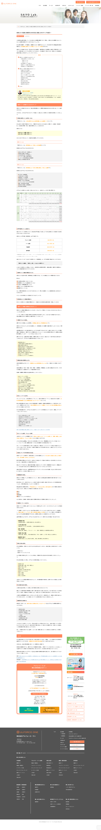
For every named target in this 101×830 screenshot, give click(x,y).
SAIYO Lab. (71, 5)
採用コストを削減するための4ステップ (27, 57)
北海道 (18, 787)
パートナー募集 (79, 5)
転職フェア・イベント (21, 772)
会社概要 (45, 5)
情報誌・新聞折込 (20, 765)
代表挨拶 (63, 733)
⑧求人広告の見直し (24, 80)
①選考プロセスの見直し (25, 70)
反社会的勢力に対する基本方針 (75, 736)
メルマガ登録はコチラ (77, 748)
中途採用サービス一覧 (72, 703)
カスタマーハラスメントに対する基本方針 (77, 738)
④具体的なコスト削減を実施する (27, 66)
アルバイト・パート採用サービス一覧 (75, 706)
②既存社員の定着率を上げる (26, 71)
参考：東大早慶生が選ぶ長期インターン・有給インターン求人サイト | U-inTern (33, 429)
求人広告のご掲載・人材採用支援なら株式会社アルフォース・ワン (8, 3)
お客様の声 (57, 5)
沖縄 (23, 799)
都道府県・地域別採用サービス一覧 (74, 719)
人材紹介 (18, 775)
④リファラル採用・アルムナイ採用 (27, 74)
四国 (23, 794)
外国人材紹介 (48, 772)
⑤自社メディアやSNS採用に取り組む (28, 76)
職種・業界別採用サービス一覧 (74, 713)
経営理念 (63, 735)
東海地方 (23, 787)
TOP (40, 5)
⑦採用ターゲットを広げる (26, 79)
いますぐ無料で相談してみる (75, 654)
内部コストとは (25, 60)
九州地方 (23, 796)
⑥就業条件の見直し (24, 77)
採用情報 (97, 5)
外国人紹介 (19, 777)
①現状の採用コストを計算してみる (27, 58)
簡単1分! (29, 709)
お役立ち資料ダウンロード (94, 2)
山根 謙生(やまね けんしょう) (27, 94)
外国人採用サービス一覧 (72, 710)
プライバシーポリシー (73, 733)
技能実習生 (48, 765)
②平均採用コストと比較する (26, 63)
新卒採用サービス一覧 (72, 716)
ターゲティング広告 (20, 767)
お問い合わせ (81, 2)
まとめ (21, 86)
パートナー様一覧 (89, 5)
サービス (51, 5)
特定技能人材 (48, 767)
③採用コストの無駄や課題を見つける (28, 64)
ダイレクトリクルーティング (36, 767)
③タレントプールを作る (25, 73)
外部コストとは (25, 61)
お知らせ (64, 5)
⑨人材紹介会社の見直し (25, 82)
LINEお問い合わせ (79, 827)
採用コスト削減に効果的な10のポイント (27, 68)
